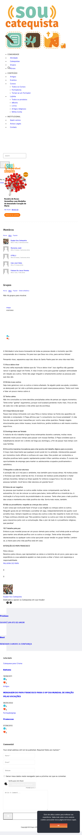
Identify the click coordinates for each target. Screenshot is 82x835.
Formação (7, 713)
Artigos (8, 307)
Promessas (8, 719)
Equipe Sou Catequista (19, 240)
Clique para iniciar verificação (22, 784)
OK (58, 825)
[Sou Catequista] (35, 48)
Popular (15, 235)
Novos (5, 235)
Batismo (7, 669)
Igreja (13, 713)
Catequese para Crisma (12, 663)
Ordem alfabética (24, 290)
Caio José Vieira (16, 263)
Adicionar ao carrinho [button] (12, 215)
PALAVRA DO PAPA (11, 563)
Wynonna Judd (16, 248)
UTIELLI (13, 255)
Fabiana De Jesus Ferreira (20, 270)
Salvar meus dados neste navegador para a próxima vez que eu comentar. (36, 776)
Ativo (10, 235)
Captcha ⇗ (31, 787)
